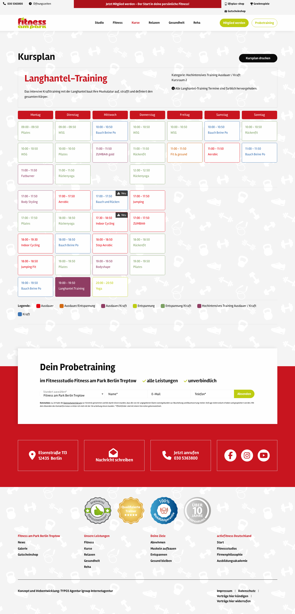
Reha (196, 23)
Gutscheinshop (28, 555)
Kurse (136, 23)
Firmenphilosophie (230, 555)
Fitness (118, 23)
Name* (113, 394)
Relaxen (154, 23)
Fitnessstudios (227, 549)
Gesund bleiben (161, 561)
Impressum (224, 591)
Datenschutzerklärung (72, 403)
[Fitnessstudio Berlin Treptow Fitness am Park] (32, 23)
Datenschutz (246, 591)
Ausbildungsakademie (232, 561)
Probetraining (264, 23)
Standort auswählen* (55, 391)
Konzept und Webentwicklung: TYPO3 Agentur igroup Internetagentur (65, 591)
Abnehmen (158, 542)
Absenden (244, 394)
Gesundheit (176, 23)
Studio (99, 23)
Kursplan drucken (258, 58)
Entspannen (159, 555)
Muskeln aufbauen (163, 549)
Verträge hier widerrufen (234, 601)
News (21, 542)
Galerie (22, 549)
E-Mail (156, 394)
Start (220, 542)
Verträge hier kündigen (232, 596)
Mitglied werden (234, 23)
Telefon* (200, 394)
